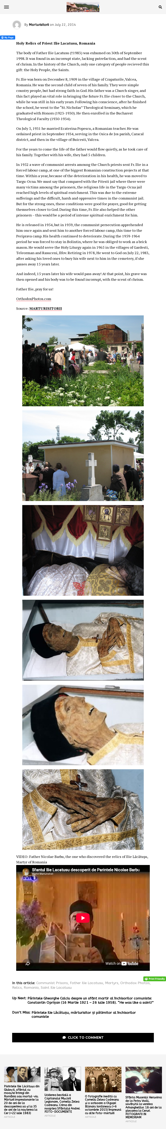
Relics (17, 988)
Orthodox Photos (135, 983)
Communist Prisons (52, 983)
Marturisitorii (39, 25)
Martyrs (111, 983)
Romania (31, 988)
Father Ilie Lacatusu (86, 983)
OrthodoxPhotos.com (33, 298)
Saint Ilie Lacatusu (56, 988)
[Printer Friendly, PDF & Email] (154, 978)
